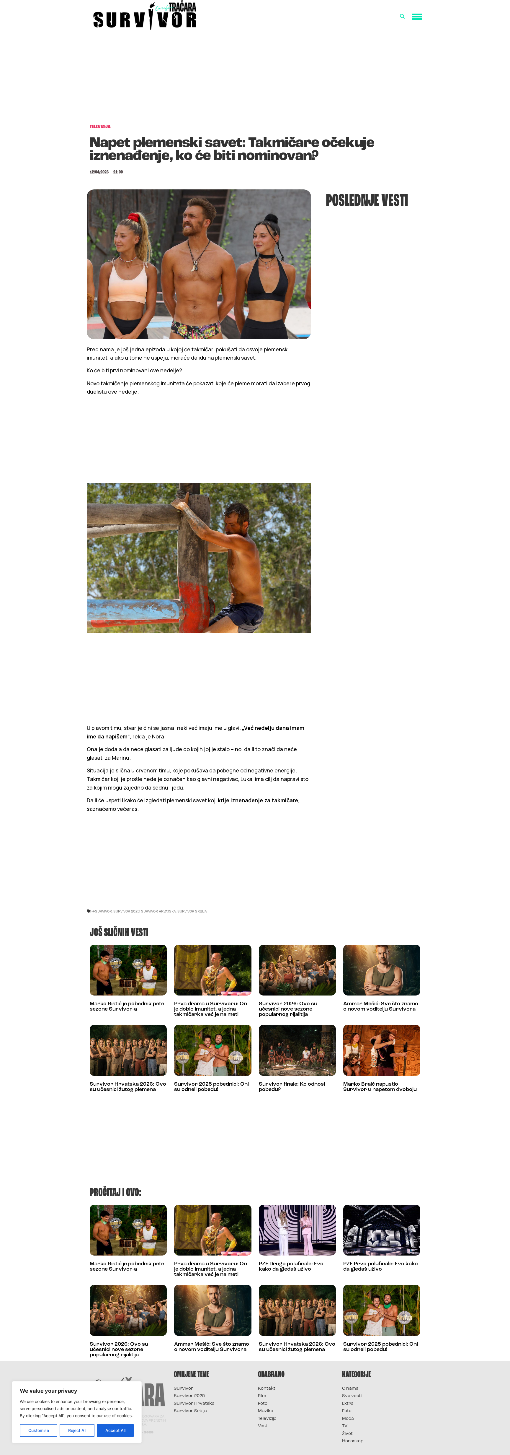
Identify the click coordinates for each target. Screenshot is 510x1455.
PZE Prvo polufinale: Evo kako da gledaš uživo (380, 1266)
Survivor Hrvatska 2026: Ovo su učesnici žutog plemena (128, 1087)
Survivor (183, 1388)
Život (347, 1434)
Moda (348, 1419)
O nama (350, 1388)
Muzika (265, 1411)
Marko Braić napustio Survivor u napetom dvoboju (380, 1087)
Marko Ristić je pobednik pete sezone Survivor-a (127, 1006)
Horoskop (353, 1441)
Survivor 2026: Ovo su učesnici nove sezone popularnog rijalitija (288, 1009)
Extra (348, 1404)
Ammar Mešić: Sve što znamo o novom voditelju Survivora (380, 1006)
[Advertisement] (255, 76)
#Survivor (102, 911)
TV (344, 1426)
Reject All (77, 1430)
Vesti (263, 1426)
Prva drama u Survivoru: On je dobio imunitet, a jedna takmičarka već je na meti (210, 1009)
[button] (402, 16)
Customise (38, 1430)
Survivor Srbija (192, 911)
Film (262, 1396)
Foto (262, 1404)
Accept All (115, 1430)
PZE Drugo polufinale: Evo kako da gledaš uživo (291, 1266)
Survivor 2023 (126, 911)
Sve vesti (352, 1396)
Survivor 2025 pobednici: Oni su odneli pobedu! (211, 1087)
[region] (77, 1412)
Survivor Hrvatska (158, 911)
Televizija (267, 1419)
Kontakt (266, 1388)
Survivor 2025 (189, 1396)
